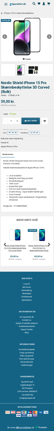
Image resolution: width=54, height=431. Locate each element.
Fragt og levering (27, 353)
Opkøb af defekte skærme (27, 323)
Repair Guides (27, 329)
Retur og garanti (26, 356)
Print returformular (26, 359)
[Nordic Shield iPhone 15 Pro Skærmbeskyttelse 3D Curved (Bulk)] (27, 37)
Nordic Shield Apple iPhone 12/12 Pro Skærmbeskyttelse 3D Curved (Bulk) (15, 248)
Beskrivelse (7, 154)
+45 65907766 (27, 395)
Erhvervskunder (26, 362)
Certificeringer (27, 365)
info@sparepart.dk (27, 398)
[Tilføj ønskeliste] (44, 121)
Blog (27, 332)
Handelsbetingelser (27, 349)
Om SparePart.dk (27, 317)
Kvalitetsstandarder (27, 326)
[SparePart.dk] (20, 4)
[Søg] (34, 3)
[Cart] (48, 3)
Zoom (28, 59)
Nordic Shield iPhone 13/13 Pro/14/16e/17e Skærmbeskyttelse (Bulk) (39, 248)
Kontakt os (26, 320)
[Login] (43, 3)
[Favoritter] (39, 3)
